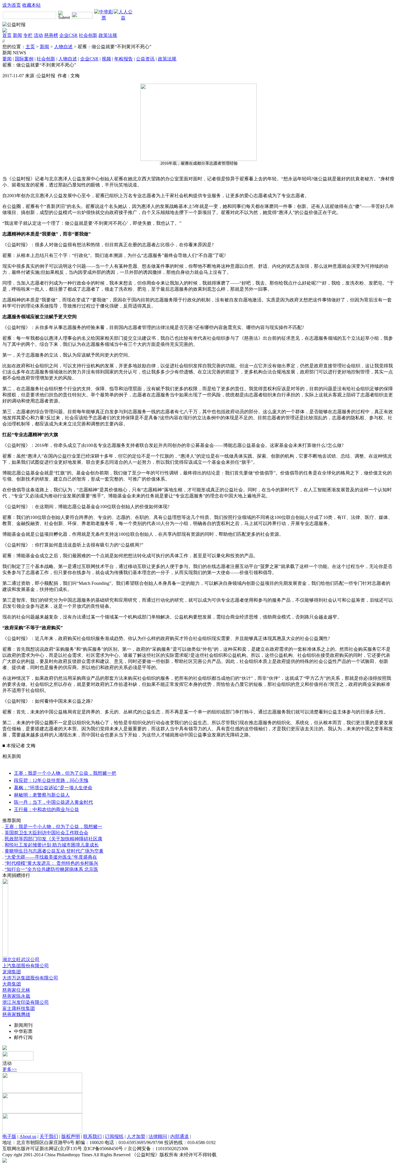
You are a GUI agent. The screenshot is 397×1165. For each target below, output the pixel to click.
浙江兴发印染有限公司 (25, 1002)
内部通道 (179, 1136)
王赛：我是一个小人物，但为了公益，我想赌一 (53, 826)
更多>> (9, 1069)
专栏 (28, 35)
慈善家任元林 (16, 990)
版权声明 (70, 1136)
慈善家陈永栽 (16, 996)
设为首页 (11, 5)
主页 (30, 46)
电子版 (9, 1136)
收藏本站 (31, 5)
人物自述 (63, 46)
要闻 (7, 58)
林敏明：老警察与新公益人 (42, 794)
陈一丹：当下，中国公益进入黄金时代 (53, 802)
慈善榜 (51, 35)
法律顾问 (158, 1136)
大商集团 (11, 983)
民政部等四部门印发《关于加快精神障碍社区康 (53, 838)
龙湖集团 (11, 971)
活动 (38, 35)
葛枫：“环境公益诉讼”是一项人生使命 (53, 787)
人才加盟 (136, 1136)
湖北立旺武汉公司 (21, 959)
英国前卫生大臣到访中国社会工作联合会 (46, 832)
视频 (106, 58)
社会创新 (88, 35)
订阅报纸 (114, 1136)
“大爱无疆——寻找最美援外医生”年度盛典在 (51, 857)
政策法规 (108, 35)
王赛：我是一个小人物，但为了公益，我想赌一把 (65, 773)
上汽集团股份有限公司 (25, 965)
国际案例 (24, 58)
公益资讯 (145, 58)
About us (27, 1136)
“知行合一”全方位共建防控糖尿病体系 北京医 (51, 869)
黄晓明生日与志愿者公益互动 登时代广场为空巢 (54, 850)
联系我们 (92, 1136)
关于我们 (49, 1136)
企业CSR (68, 35)
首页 (7, 35)
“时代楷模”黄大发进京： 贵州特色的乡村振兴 (51, 863)
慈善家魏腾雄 (16, 1014)
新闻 (17, 35)
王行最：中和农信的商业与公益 (46, 809)
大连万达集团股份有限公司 (30, 977)
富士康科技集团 (18, 1008)
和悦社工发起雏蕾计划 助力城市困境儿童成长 (52, 844)
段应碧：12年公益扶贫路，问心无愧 (51, 780)
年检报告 (123, 58)
